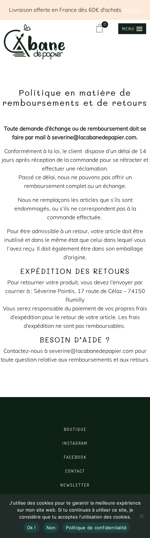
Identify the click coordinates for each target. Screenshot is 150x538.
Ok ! (31, 527)
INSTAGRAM (75, 443)
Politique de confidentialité (96, 527)
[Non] (141, 516)
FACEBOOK (75, 457)
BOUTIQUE (75, 429)
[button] (132, 28)
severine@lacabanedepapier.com (94, 137)
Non (51, 527)
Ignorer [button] (132, 9)
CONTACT (75, 471)
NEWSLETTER (75, 485)
